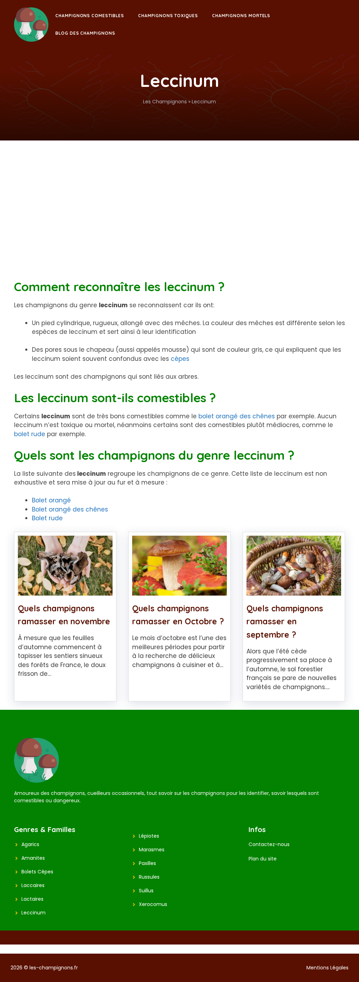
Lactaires (32, 898)
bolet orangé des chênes (236, 416)
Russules (149, 876)
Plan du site (263, 858)
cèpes (180, 359)
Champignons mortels (241, 15)
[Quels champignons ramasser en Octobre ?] (179, 590)
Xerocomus (153, 904)
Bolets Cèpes (37, 871)
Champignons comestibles (89, 15)
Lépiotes (149, 835)
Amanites (33, 857)
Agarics (30, 844)
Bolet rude (47, 518)
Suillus (146, 890)
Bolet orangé (51, 500)
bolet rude (29, 434)
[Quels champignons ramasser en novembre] (65, 590)
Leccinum (33, 912)
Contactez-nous (269, 844)
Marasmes (151, 849)
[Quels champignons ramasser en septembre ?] (293, 590)
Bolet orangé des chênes (70, 509)
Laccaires (33, 885)
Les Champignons (165, 101)
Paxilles (147, 863)
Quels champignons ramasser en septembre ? (284, 621)
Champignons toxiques (168, 15)
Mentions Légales (327, 967)
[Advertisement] (179, 193)
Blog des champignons (85, 33)
